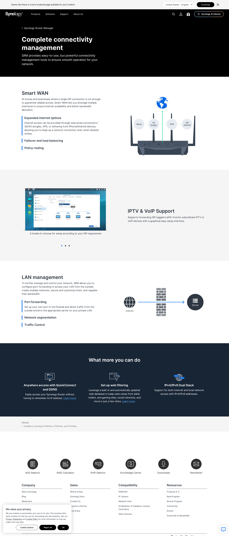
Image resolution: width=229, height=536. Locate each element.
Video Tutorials (152, 27)
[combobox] (179, 4)
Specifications (200, 27)
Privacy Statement (14, 519)
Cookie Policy (32, 519)
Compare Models (177, 27)
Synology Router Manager (38, 28)
